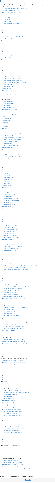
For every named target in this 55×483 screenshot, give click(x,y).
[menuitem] (0, 1)
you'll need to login (30, 479)
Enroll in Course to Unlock (27, 480)
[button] (0, 0)
